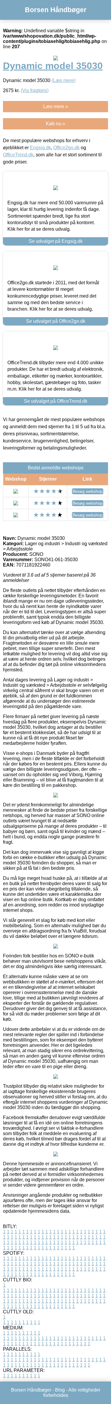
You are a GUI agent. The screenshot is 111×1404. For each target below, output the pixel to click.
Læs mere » (55, 106)
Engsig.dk (40, 147)
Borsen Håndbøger (55, 10)
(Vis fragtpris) (35, 90)
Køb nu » (55, 123)
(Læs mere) (63, 80)
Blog (60, 1389)
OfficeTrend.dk (18, 154)
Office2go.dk (66, 147)
